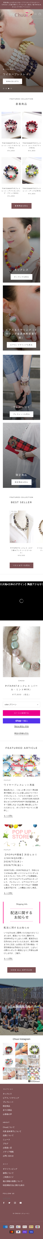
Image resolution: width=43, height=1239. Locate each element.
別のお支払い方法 (21, 726)
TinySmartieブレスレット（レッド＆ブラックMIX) (31, 145)
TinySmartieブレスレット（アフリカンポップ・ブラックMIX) (11, 191)
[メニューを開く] (3, 14)
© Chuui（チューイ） (21, 1213)
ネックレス (7, 1094)
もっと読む (8, 816)
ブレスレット (8, 1102)
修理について (8, 1173)
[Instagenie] (34, 1081)
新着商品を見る (21, 206)
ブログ (5, 1143)
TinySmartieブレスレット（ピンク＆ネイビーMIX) (11, 145)
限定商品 (6, 1106)
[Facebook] (4, 1202)
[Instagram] (15, 1202)
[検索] (36, 14)
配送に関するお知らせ (17, 927)
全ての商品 (7, 1110)
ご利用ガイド (8, 1177)
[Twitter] (9, 1202)
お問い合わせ (8, 1156)
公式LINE (6, 1198)
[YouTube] (21, 1202)
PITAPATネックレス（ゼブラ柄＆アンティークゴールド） (21, 550)
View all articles (21, 970)
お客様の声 (7, 1114)
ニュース (6, 1139)
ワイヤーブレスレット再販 (19, 785)
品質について (8, 1135)
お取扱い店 (7, 1148)
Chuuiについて (9, 1127)
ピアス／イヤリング (11, 1098)
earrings (11, 81)
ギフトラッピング (10, 1169)
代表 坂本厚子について (12, 1131)
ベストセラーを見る (21, 565)
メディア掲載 (8, 1152)
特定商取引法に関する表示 (13, 1185)
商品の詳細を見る (21, 733)
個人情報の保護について (13, 1181)
